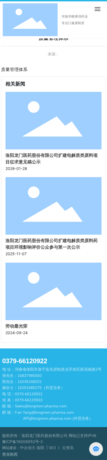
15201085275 (30, 387)
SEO (52, 447)
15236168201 (30, 381)
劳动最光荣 (16, 326)
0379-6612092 (23, 361)
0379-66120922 (29, 394)
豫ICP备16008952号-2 (22, 441)
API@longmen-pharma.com (47, 418)
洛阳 (40, 447)
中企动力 (27, 447)
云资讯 (68, 447)
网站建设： (11, 447)
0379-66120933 (29, 400)
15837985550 (30, 375)
